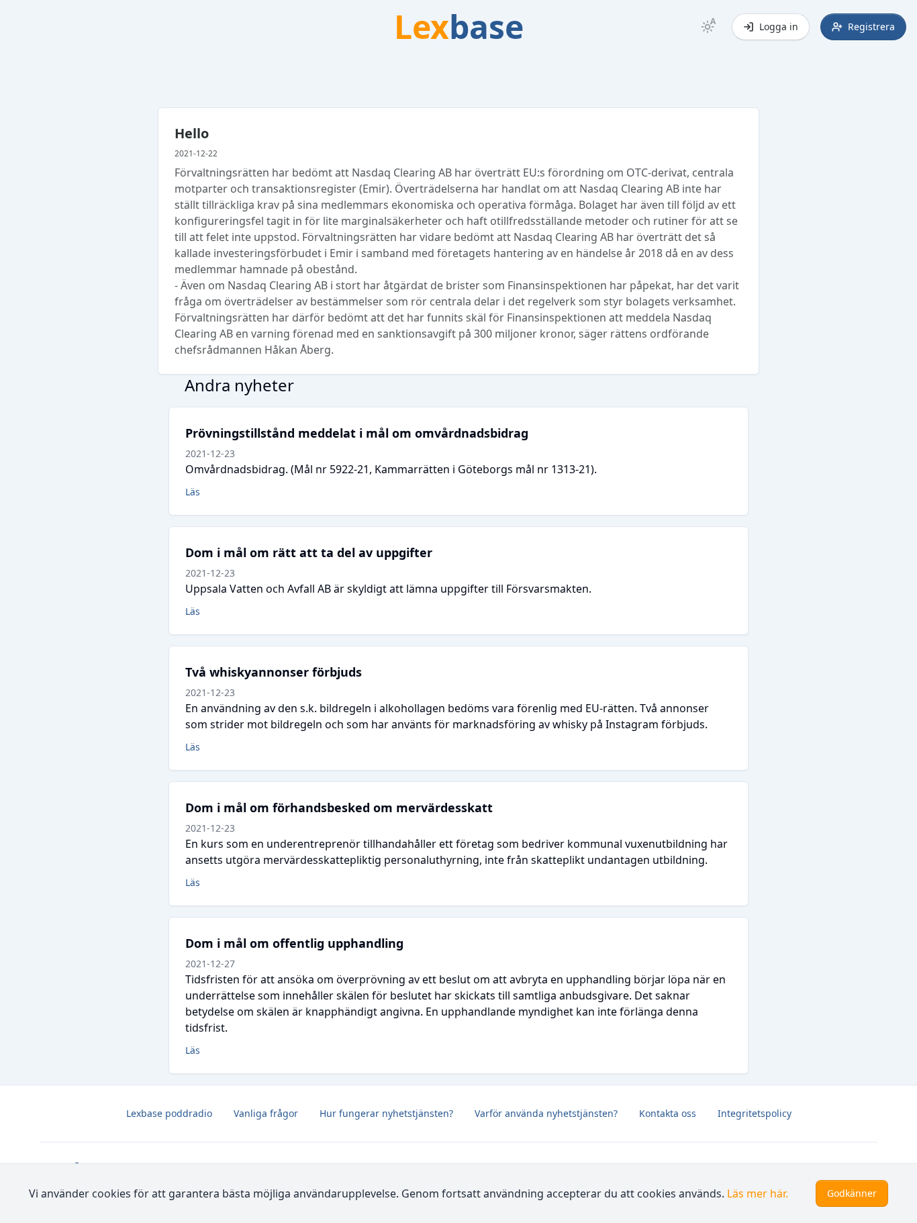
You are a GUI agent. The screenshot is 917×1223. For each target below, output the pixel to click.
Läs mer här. (757, 1193)
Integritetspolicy (754, 1113)
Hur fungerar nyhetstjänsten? (386, 1113)
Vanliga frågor (266, 1113)
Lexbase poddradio (169, 1113)
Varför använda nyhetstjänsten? (546, 1113)
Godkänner (852, 1193)
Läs (192, 491)
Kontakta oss (667, 1113)
